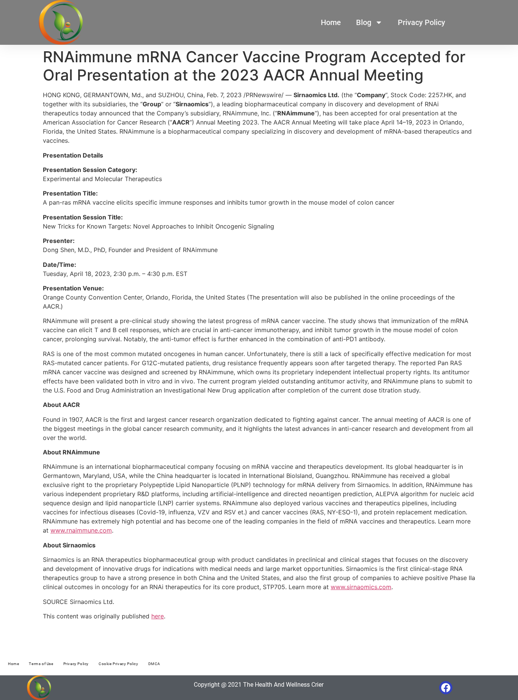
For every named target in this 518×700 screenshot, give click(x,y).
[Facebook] (445, 687)
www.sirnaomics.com (361, 587)
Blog (363, 22)
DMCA (154, 664)
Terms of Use (41, 664)
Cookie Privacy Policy (118, 664)
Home (331, 22)
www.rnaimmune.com (81, 530)
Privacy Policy (421, 22)
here (157, 616)
